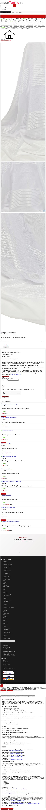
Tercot (5, 582)
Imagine (3, 386)
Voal (5, 626)
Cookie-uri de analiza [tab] (20, 696)
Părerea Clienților (19, 12)
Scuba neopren (6, 613)
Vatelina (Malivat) (7, 579)
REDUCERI (6, 561)
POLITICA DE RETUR (6, 667)
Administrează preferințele (17, 690)
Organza (5, 608)
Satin (5, 611)
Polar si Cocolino (7, 625)
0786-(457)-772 (7, 647)
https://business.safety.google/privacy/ (16, 750)
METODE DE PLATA (6, 664)
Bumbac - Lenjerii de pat (8, 564)
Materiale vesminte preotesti (9, 607)
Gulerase (28, 28)
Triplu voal (6, 617)
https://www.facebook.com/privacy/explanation (17, 788)
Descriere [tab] (6, 345)
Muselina (5, 567)
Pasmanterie (30, 27)
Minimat (5, 610)
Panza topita (6, 622)
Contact (4, 660)
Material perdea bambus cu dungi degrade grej (16, 526)
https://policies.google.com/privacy (15, 791)
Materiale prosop (7, 577)
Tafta (5, 616)
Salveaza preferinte (4, 808)
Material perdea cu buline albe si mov (13, 461)
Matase (34, 23)
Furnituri (5, 598)
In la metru (6, 601)
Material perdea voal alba (9, 499)
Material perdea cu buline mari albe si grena (15, 408)
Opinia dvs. (4, 385)
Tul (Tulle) (6, 26)
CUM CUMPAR (5, 663)
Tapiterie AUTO (13, 20)
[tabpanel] (23, 363)
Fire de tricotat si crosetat (14, 28)
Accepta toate (3, 690)
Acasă (13, 12)
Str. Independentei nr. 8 (8, 644)
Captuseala (6, 591)
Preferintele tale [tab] (3, 696)
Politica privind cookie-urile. (30, 689)
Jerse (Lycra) (6, 602)
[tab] (6, 347)
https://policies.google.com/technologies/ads (30, 791)
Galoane (22, 28)
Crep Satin (6, 592)
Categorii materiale (6, 12)
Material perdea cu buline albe (10, 434)
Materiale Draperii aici (16, 374)
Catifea (5, 589)
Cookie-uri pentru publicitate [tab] (29, 696)
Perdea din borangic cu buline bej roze (13, 422)
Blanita (37, 21)
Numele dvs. (4, 379)
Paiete (5, 620)
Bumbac (5, 583)
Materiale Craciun (7, 638)
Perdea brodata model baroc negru (12, 512)
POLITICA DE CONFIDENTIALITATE (9, 668)
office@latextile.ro (7, 648)
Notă (3, 377)
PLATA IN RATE (5, 665)
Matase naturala (7, 605)
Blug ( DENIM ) (7, 586)
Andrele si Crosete (4, 28)
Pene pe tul (6, 623)
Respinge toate (9, 690)
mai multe (4, 726)
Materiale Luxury (7, 580)
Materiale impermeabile (8, 570)
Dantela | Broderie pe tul (31, 22)
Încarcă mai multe (5, 397)
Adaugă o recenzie (5, 376)
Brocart (5, 588)
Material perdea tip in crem (10, 473)
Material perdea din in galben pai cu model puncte (17, 486)
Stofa (5, 614)
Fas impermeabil (7, 595)
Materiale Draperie (30, 20)
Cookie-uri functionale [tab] (11, 696)
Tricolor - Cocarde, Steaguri (8, 566)
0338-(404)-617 (6, 645)
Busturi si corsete (38, 27)
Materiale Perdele (2, 39)
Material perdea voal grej (9, 448)
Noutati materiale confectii (8, 563)
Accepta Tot (11, 808)
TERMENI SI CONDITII (7, 669)
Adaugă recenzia (5, 396)
